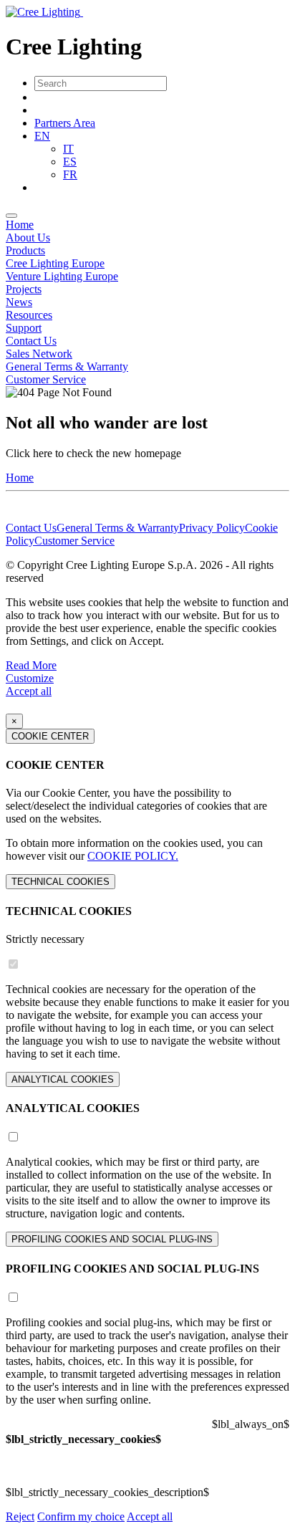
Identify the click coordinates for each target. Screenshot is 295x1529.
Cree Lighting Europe (55, 263)
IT (68, 149)
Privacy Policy (212, 528)
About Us (28, 237)
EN (42, 136)
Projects (24, 289)
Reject (20, 1516)
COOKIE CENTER (50, 736)
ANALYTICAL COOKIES (62, 1079)
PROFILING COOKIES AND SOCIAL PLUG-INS (112, 1239)
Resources (29, 315)
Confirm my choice (81, 1516)
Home (20, 225)
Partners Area (64, 123)
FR (70, 174)
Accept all (29, 691)
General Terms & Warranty (67, 366)
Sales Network (39, 354)
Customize (30, 678)
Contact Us (31, 341)
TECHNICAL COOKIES (60, 881)
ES (70, 161)
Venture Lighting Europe (62, 276)
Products (25, 250)
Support (24, 328)
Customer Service (46, 379)
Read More (31, 665)
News (19, 302)
